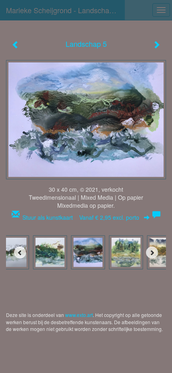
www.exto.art (79, 314)
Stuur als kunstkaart (80, 217)
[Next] (152, 253)
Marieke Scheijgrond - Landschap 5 (62, 10)
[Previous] (20, 253)
